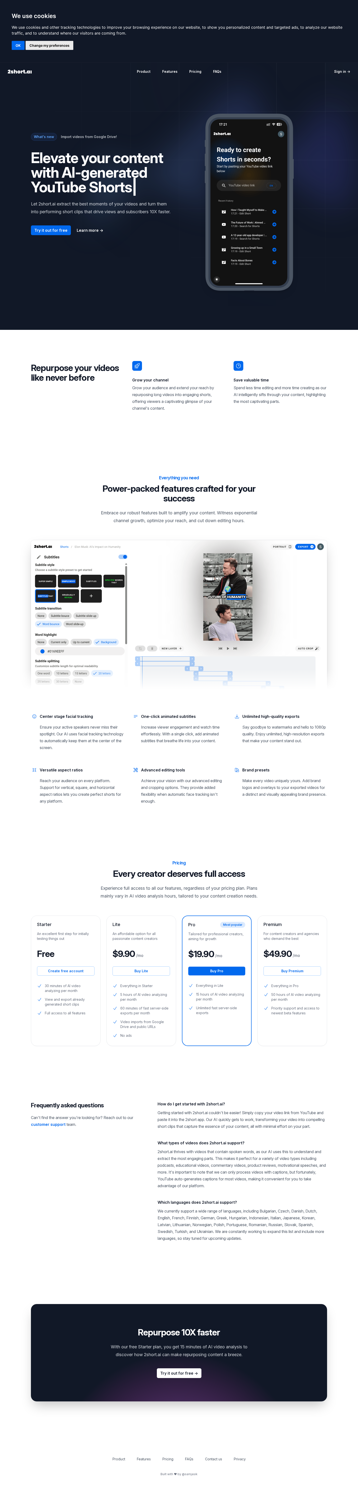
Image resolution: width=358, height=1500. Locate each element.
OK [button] (18, 45)
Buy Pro (216, 971)
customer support (48, 1124)
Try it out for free (50, 230)
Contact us (213, 1459)
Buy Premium (292, 971)
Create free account (66, 971)
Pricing (195, 71)
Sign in (342, 71)
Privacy (240, 1459)
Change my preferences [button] (49, 45)
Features (170, 71)
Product (144, 71)
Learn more (90, 230)
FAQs (217, 71)
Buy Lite (141, 971)
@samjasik (190, 1474)
